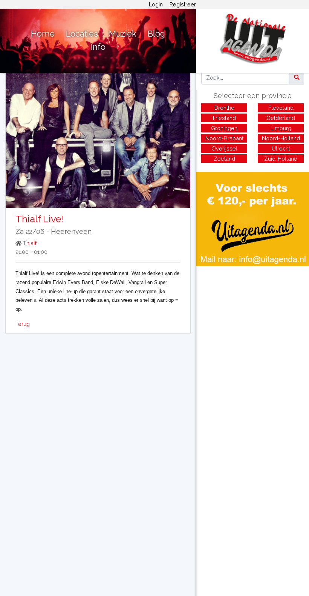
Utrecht (281, 148)
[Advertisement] (252, 319)
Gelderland (280, 118)
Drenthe (224, 107)
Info (98, 47)
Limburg (281, 128)
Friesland (224, 118)
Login (156, 4)
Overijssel (224, 148)
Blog (156, 33)
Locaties (82, 33)
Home (43, 33)
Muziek (122, 33)
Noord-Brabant (224, 138)
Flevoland (281, 107)
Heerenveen (71, 231)
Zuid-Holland (280, 158)
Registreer (183, 4)
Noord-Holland (281, 138)
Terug (22, 324)
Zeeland (224, 158)
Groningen (224, 128)
